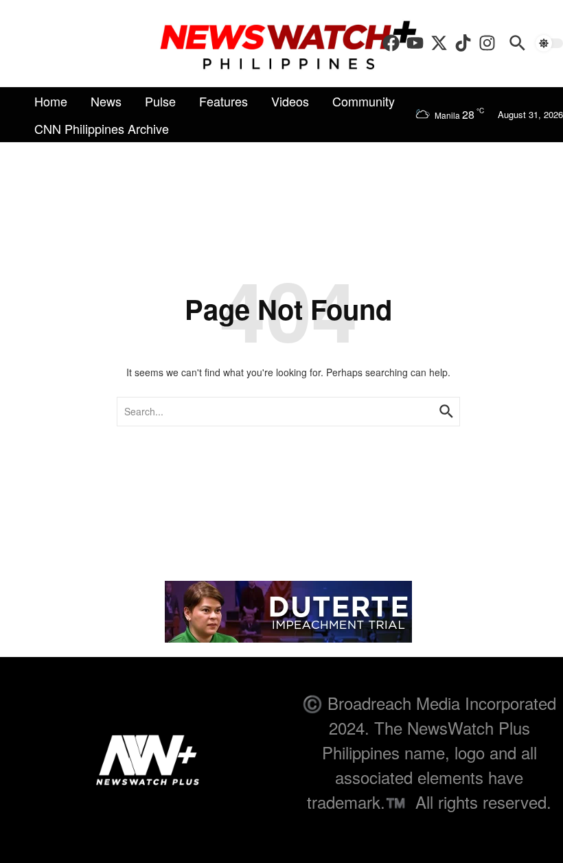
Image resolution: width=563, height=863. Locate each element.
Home (50, 101)
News (106, 101)
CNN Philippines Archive (101, 128)
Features (223, 101)
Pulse (160, 101)
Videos (290, 101)
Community (363, 101)
